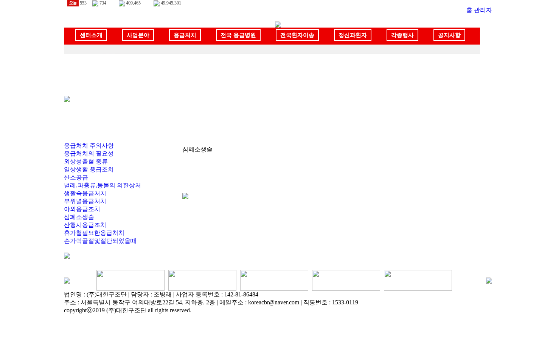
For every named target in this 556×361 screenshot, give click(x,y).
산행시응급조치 (85, 225)
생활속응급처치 (85, 193)
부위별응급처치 (85, 201)
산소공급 (76, 177)
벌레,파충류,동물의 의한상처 (102, 185)
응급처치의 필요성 (89, 153)
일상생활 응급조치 (89, 169)
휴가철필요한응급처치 (94, 233)
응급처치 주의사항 (89, 145)
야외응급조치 (82, 209)
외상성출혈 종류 (86, 161)
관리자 (483, 10)
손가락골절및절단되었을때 (100, 241)
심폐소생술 (79, 217)
